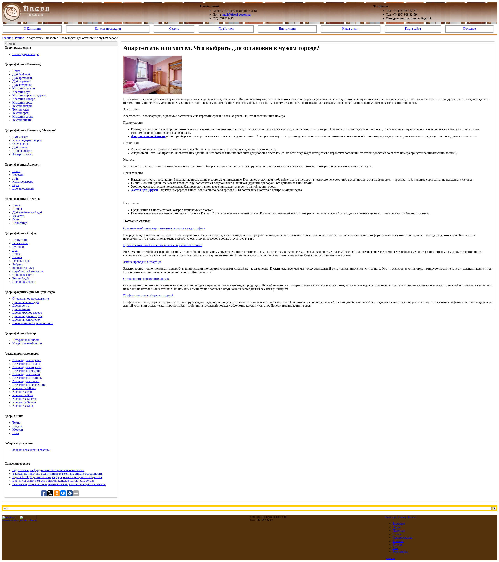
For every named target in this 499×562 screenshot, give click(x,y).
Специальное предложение (30, 298)
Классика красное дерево (29, 95)
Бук (14, 250)
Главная (7, 38)
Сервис (174, 28)
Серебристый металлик (28, 271)
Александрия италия (26, 363)
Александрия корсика (26, 367)
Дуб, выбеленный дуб (27, 212)
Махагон (18, 216)
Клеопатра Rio (22, 391)
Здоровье (399, 523)
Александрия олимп (25, 381)
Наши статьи (350, 28)
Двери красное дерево (27, 312)
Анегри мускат (22, 154)
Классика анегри (23, 88)
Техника (398, 541)
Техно (16, 422)
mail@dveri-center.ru (236, 14)
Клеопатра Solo (22, 405)
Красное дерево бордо (27, 140)
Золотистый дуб (23, 267)
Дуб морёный (21, 81)
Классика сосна (22, 116)
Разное (19, 38)
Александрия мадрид (26, 370)
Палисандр (19, 223)
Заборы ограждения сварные (31, 449)
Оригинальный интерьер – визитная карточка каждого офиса (164, 228)
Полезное (469, 28)
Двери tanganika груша (27, 316)
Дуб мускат (20, 136)
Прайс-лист (226, 28)
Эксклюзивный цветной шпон (32, 323)
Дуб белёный (21, 74)
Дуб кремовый (22, 78)
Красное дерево (22, 181)
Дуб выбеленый (23, 188)
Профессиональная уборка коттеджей (148, 295)
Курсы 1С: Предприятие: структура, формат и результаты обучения (57, 477)
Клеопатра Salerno (24, 398)
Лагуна (17, 426)
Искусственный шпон (27, 343)
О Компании (32, 28)
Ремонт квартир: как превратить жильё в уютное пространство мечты (59, 484)
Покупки (399, 530)
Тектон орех (20, 113)
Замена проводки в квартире (142, 262)
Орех (15, 185)
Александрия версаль (26, 360)
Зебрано (17, 264)
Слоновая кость (22, 274)
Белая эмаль (20, 243)
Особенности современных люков (146, 278)
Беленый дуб (21, 260)
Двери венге (20, 305)
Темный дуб (20, 278)
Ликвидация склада (25, 54)
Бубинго (18, 246)
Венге (16, 71)
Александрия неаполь (27, 377)
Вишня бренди (22, 150)
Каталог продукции (108, 28)
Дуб (15, 178)
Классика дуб (21, 92)
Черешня (18, 174)
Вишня (17, 209)
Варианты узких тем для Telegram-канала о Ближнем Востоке (53, 480)
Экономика (400, 551)
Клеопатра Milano (24, 388)
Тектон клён (20, 109)
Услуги (397, 544)
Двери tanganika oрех (26, 319)
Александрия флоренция (28, 384)
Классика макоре (23, 99)
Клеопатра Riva (22, 395)
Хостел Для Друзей (144, 190)
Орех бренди (21, 143)
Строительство (402, 537)
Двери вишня (21, 309)
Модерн (17, 429)
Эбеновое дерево (23, 281)
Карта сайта (413, 28)
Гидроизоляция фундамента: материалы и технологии (48, 470)
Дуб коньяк (19, 147)
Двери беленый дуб (25, 302)
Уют (395, 548)
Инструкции (287, 28)
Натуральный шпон (25, 340)
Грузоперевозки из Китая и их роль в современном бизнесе (162, 245)
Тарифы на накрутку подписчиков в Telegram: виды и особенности (57, 473)
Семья (397, 534)
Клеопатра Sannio (24, 402)
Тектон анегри (22, 106)
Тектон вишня (21, 120)
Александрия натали (26, 374)
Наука (397, 527)
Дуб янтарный (22, 85)
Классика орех (22, 102)
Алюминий (20, 239)
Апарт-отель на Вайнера (148, 136)
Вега (15, 433)
